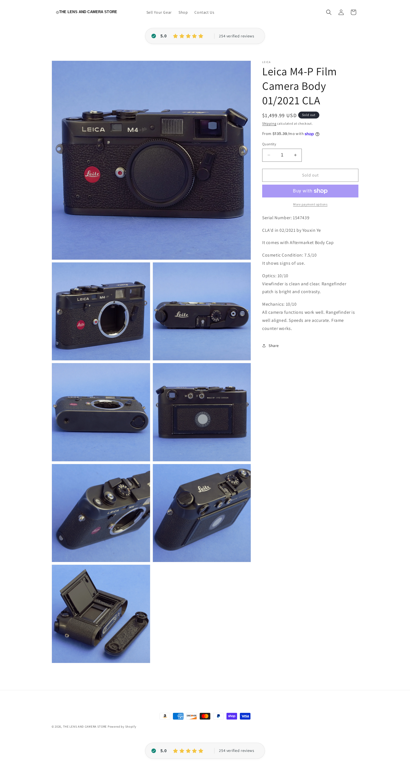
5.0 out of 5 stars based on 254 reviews (236, 36)
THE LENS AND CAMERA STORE (85, 726)
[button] (329, 12)
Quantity (269, 144)
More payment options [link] (310, 204)
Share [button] (274, 345)
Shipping (269, 123)
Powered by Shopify (122, 726)
